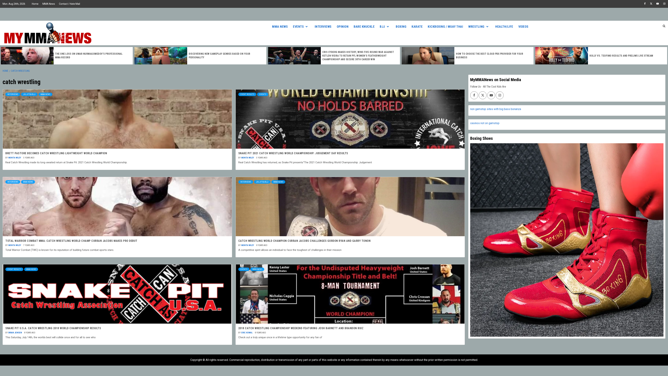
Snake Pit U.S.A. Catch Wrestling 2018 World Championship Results (53, 328)
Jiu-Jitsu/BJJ (29, 94)
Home (35, 3)
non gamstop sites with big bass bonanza (495, 109)
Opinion (343, 26)
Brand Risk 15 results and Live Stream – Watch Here (622, 55)
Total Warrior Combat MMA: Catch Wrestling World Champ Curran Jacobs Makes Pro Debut (71, 240)
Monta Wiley (15, 157)
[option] (67, 55)
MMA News (48, 3)
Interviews (323, 26)
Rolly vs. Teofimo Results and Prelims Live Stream (488, 55)
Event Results (247, 94)
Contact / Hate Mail (69, 3)
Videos (523, 26)
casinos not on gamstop (484, 123)
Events (298, 26)
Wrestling (476, 26)
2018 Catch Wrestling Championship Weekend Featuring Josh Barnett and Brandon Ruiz (301, 328)
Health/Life (504, 26)
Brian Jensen (15, 332)
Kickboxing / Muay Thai (445, 26)
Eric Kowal (247, 332)
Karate (417, 26)
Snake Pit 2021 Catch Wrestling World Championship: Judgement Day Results (293, 153)
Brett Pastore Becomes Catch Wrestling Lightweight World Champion (56, 153)
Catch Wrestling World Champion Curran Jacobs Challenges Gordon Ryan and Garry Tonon (304, 240)
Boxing (401, 26)
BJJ (382, 26)
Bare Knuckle (364, 26)
